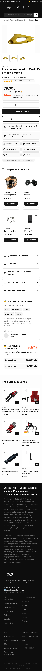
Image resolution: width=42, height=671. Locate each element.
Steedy (31, 20)
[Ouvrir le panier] (29, 7)
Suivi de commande (30, 632)
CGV (5, 644)
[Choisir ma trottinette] (18, 7)
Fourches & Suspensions (18, 20)
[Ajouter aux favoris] (5, 390)
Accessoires (8, 623)
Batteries (7, 619)
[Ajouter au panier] (17, 402)
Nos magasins (9, 636)
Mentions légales (10, 648)
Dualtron (25, 601)
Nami (24, 613)
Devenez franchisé (11, 640)
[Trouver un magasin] (23, 7)
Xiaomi (25, 621)
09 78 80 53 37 (28, 648)
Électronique (8, 611)
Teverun (25, 617)
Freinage (7, 615)
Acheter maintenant (22, 119)
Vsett (24, 609)
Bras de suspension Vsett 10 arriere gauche (18, 160)
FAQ (24, 640)
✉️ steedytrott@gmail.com (14, 590)
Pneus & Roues (9, 607)
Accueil (6, 20)
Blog (5, 632)
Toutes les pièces (11, 603)
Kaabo (24, 605)
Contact (25, 644)
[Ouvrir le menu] (35, 7)
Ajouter (13, 204)
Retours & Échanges (30, 636)
